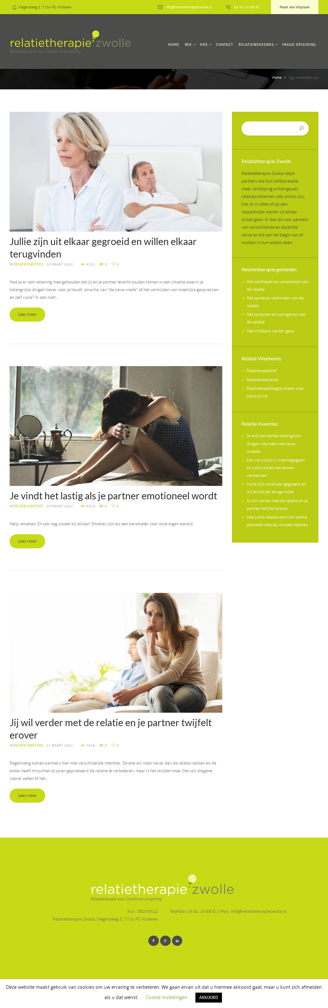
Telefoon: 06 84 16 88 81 (194, 911)
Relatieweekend (262, 370)
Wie (188, 44)
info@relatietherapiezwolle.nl (188, 7)
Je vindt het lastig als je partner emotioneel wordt (113, 495)
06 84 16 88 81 (247, 7)
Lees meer (27, 314)
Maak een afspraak (295, 7)
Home (173, 44)
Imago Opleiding (299, 44)
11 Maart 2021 (59, 745)
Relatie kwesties (28, 264)
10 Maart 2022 (59, 264)
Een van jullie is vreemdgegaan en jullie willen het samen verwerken (276, 468)
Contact (224, 44)
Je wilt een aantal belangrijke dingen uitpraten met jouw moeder (274, 443)
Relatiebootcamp (262, 379)
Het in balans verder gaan (270, 331)
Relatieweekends (256, 44)
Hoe (204, 44)
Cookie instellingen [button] (166, 997)
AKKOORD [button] (208, 997)
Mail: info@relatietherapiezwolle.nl (253, 911)
